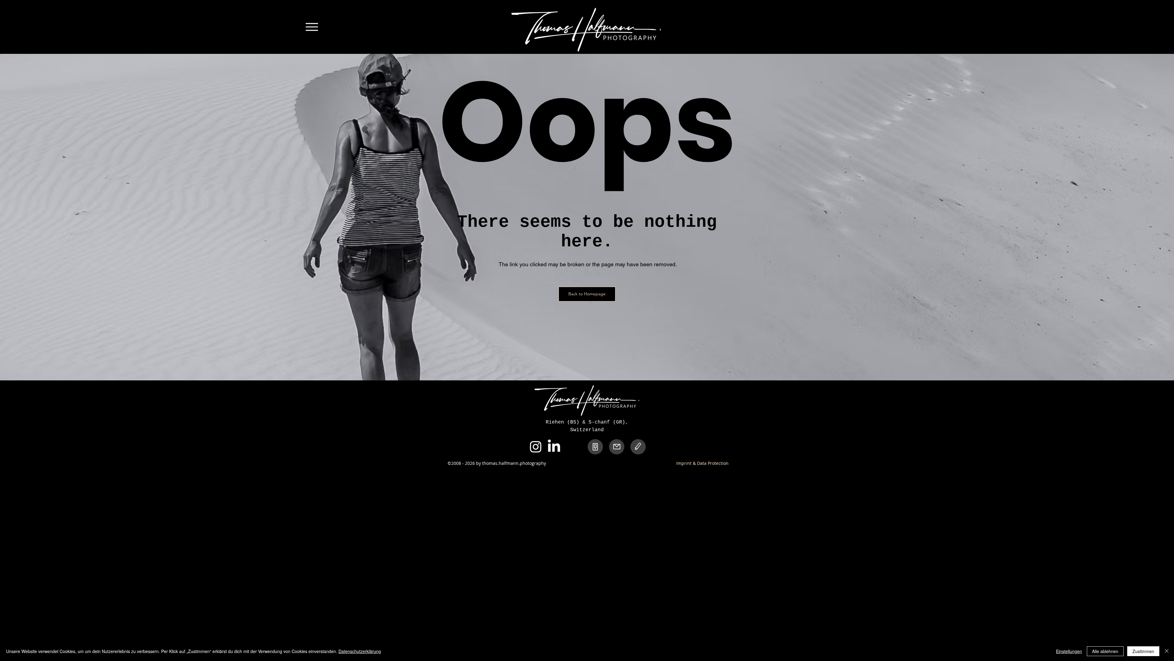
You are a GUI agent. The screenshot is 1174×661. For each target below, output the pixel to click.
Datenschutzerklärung (359, 651)
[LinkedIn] (554, 446)
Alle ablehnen (1105, 651)
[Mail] (616, 446)
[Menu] (311, 27)
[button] (587, 294)
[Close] (1166, 651)
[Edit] (638, 446)
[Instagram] (535, 446)
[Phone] (595, 446)
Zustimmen (1143, 651)
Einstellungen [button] (1069, 651)
